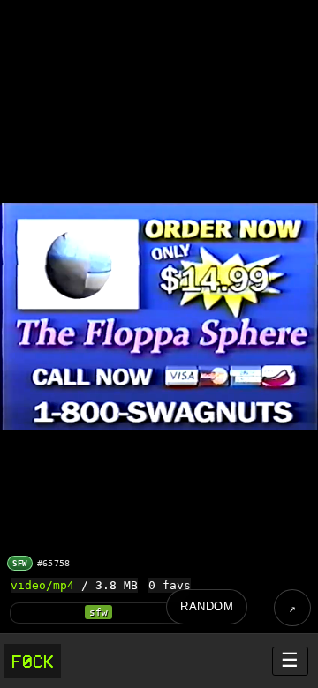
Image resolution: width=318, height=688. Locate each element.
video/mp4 (42, 585)
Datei (292, 607)
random (206, 606)
